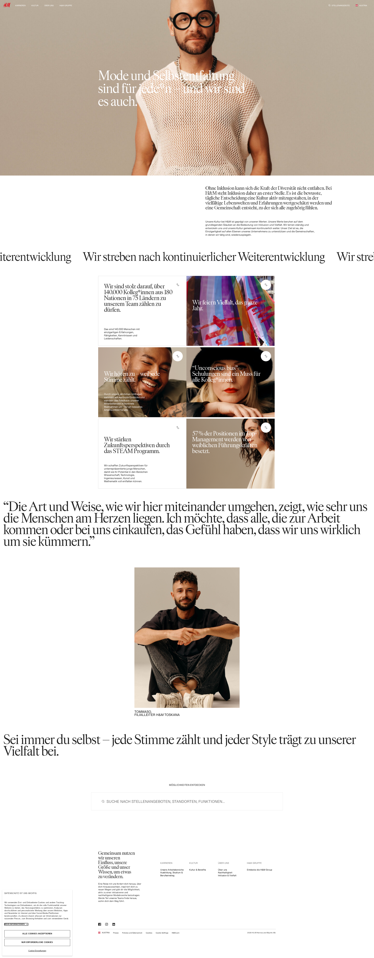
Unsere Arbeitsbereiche (172, 869)
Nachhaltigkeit (225, 872)
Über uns (222, 869)
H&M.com (175, 933)
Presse (116, 933)
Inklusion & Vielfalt (227, 875)
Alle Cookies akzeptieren (37, 934)
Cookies (149, 933)
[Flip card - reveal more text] (178, 285)
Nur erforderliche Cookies (37, 942)
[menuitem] (20, 5)
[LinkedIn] (114, 924)
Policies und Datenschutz (132, 933)
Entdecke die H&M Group (259, 869)
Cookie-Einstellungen (37, 951)
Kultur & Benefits (197, 869)
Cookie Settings (162, 933)
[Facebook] (100, 924)
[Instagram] (107, 924)
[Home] (7, 6)
